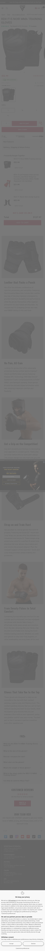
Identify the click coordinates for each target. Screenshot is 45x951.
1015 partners (12, 900)
